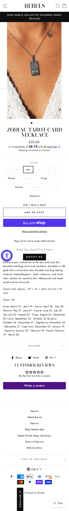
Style (34, 162)
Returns (34, 423)
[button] (34, 146)
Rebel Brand (35, 417)
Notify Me (34, 256)
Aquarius (34, 196)
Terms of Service (34, 441)
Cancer (19, 187)
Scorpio (14, 169)
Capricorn (35, 187)
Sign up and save (35, 459)
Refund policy (34, 448)
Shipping (23, 150)
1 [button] (32, 123)
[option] (34, 17)
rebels (34, 6)
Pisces (11, 178)
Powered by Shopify (34, 492)
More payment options (34, 231)
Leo (28, 169)
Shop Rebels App (34, 429)
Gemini (41, 169)
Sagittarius (28, 178)
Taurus (57, 178)
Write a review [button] (34, 385)
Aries (51, 187)
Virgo (44, 178)
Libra (56, 169)
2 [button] (35, 123)
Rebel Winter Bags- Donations (34, 435)
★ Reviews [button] (20, 499)
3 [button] (38, 123)
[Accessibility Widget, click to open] (7, 255)
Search (34, 411)
